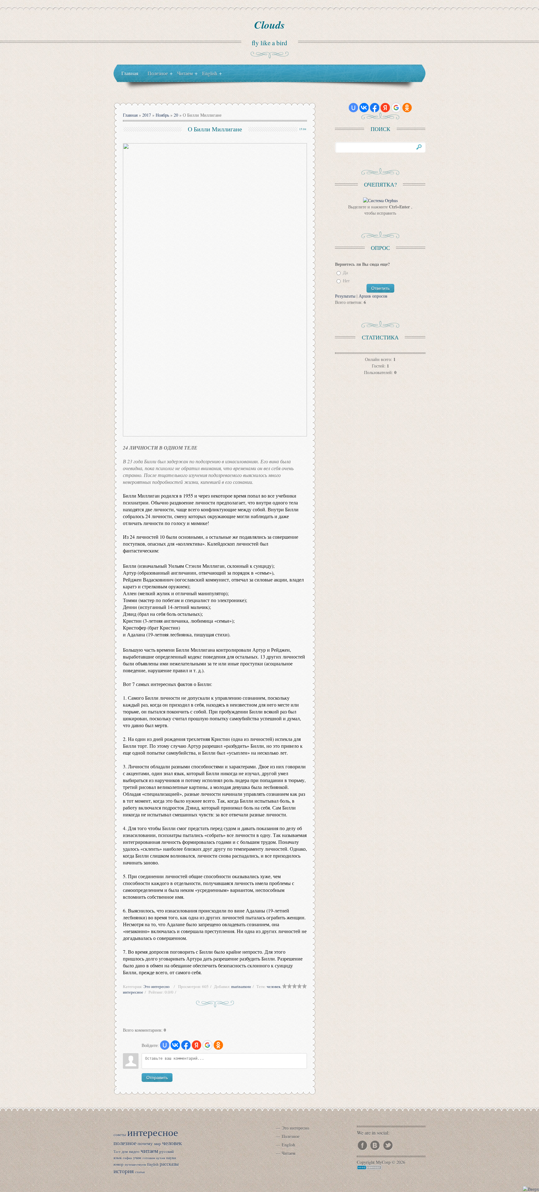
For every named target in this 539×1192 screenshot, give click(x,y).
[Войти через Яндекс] (196, 1045)
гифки (127, 1158)
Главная (130, 115)
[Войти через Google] (207, 1045)
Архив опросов (373, 296)
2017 (146, 115)
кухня (160, 1158)
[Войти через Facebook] (186, 1045)
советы (120, 1134)
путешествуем (135, 1164)
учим (137, 1157)
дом (125, 1151)
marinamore (241, 986)
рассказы (169, 1163)
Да (345, 272)
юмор (119, 1164)
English (152, 1164)
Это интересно (156, 986)
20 (176, 115)
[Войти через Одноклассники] (218, 1045)
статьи (140, 1172)
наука (171, 1157)
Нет (346, 281)
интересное (133, 992)
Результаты (345, 296)
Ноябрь (162, 115)
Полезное (290, 1136)
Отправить (157, 1077)
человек (273, 986)
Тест (117, 1152)
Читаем (288, 1153)
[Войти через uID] (164, 1045)
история (124, 1171)
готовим (149, 1158)
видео (134, 1151)
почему (145, 1143)
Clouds (269, 24)
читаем (149, 1151)
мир (157, 1143)
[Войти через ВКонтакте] (175, 1045)
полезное (125, 1143)
